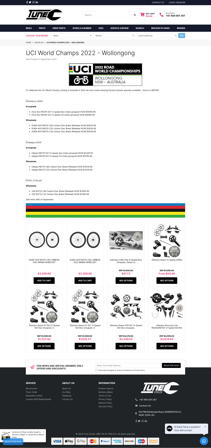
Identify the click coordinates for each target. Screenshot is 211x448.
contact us (158, 2)
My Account (31, 388)
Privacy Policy (139, 370)
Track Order (31, 392)
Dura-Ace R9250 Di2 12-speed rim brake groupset (55, 115)
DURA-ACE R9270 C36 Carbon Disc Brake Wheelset (56, 131)
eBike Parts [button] (59, 28)
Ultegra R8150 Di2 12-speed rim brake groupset (54, 156)
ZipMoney (66, 395)
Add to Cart (44, 280)
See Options (126, 280)
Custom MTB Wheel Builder (38, 399)
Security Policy (106, 406)
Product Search (106, 388)
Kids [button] (101, 28)
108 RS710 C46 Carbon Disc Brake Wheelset (53, 191)
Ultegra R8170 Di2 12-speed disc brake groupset (55, 153)
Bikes (29, 28)
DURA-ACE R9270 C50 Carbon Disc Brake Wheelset (56, 128)
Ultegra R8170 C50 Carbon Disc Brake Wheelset (54, 169)
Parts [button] (42, 28)
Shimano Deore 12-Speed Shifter (167, 260)
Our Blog (66, 392)
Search (140, 28)
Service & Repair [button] (119, 28)
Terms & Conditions (124, 370)
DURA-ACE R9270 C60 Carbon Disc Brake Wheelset (56, 125)
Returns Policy (105, 403)
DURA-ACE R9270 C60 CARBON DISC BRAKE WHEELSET (85, 261)
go (181, 35)
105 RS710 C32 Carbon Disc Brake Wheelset (52, 194)
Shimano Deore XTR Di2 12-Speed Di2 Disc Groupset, (126, 326)
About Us (66, 388)
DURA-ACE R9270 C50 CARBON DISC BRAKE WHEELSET (44, 261)
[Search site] (135, 14)
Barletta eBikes (106, 392)
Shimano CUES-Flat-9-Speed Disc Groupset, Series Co (126, 261)
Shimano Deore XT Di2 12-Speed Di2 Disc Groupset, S (44, 326)
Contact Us (67, 399)
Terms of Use (105, 395)
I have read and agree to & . (121, 370)
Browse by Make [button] (160, 28)
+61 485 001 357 (175, 15)
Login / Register (177, 2)
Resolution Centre (34, 395)
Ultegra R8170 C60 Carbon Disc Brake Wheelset (54, 166)
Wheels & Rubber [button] (82, 28)
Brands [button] (181, 28)
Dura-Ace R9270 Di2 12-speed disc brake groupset (56, 112)
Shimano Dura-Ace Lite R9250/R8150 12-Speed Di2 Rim (167, 326)
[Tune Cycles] (44, 14)
